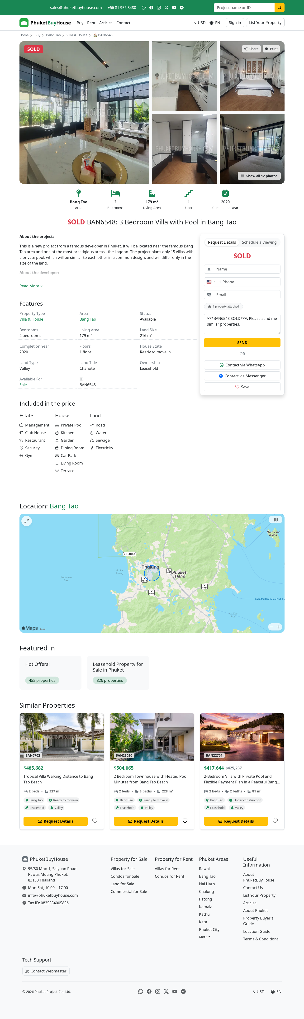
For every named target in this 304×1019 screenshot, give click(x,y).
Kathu (204, 914)
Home (24, 35)
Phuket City (209, 929)
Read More (29, 286)
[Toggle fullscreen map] (26, 521)
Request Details (222, 242)
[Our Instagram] (159, 7)
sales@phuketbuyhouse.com (76, 7)
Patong (205, 899)
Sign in (235, 22)
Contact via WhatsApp (245, 365)
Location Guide (256, 931)
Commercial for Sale (129, 891)
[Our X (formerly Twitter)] (166, 7)
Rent (91, 22)
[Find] (280, 7)
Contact (123, 22)
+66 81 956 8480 (122, 7)
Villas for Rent (167, 868)
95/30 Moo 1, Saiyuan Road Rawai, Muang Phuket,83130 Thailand (52, 874)
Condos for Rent (169, 876)
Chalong (206, 891)
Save (245, 386)
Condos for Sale (125, 876)
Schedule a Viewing (259, 242)
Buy (80, 22)
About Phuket (255, 910)
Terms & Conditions (261, 939)
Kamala (205, 906)
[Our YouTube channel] (174, 7)
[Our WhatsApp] (144, 7)
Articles (106, 22)
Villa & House (76, 35)
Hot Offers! (37, 664)
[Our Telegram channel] (182, 7)
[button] (204, 936)
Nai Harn (207, 883)
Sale (23, 384)
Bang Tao (53, 35)
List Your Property (265, 22)
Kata (203, 921)
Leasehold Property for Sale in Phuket (118, 667)
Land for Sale (122, 883)
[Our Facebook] (151, 7)
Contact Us (253, 887)
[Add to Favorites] (95, 821)
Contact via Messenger (245, 376)
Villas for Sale (123, 868)
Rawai (204, 868)
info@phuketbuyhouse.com (53, 895)
